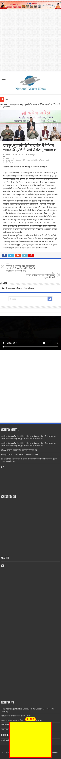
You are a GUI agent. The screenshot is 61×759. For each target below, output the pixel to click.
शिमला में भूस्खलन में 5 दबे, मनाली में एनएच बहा (22, 450)
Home (4, 104)
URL (2, 450)
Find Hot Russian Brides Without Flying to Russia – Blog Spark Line (27, 436)
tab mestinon (6, 459)
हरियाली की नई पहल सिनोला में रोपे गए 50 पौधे (15, 716)
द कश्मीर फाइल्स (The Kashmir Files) (26, 454)
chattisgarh (13, 104)
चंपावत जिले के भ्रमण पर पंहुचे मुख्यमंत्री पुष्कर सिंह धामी (40, 275)
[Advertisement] (30, 388)
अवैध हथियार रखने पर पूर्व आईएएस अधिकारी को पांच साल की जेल (22, 439)
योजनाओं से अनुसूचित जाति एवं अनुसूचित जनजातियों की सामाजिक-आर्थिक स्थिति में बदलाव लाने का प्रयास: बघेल (20, 267)
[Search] (50, 299)
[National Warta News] (30, 82)
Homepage (5, 454)
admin (7, 155)
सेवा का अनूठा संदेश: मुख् (14, 99)
